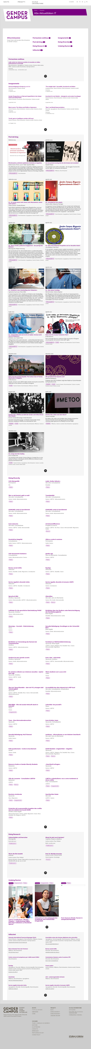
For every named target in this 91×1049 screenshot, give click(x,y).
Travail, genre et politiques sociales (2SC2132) (21, 118)
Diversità (48, 109)
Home (35, 10)
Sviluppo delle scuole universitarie (76, 1012)
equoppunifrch (13, 972)
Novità (6, 2)
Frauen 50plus (49, 965)
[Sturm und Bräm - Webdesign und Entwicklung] (76, 1036)
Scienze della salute (38, 65)
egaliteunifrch (50, 988)
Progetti (21, 2)
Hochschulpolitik (57, 939)
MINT (10, 66)
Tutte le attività (37, 1009)
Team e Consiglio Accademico (41, 1023)
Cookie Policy (36, 1034)
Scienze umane (28, 65)
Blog (52, 1009)
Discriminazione (13, 65)
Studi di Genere (58, 88)
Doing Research (39, 46)
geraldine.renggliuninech (52, 952)
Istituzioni (36, 50)
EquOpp (11, 965)
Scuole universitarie (37, 2)
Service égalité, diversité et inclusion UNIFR (58, 985)
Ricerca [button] (48, 531)
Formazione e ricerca (75, 1015)
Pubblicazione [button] (12, 843)
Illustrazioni (36, 1027)
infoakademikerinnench (52, 944)
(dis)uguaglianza (13, 173)
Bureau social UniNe (51, 949)
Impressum (35, 1030)
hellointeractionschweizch (16, 980)
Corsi (33, 1013)
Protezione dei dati (38, 1032)
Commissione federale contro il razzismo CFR (58, 957)
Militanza (57, 170)
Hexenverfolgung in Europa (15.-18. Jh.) (19, 86)
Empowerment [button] (18, 883)
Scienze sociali (15, 66)
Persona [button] (48, 859)
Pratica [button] (10, 487)
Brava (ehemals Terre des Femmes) (18, 949)
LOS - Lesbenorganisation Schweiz (55, 977)
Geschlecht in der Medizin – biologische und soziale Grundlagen (63, 96)
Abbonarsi (35, 1011)
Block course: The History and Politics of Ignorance (23, 107)
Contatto (35, 1029)
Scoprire (42, 10)
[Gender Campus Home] (17, 15)
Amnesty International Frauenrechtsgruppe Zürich (22, 937)
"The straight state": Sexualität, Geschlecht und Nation (60, 86)
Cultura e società (76, 384)
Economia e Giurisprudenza (27, 66)
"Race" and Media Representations (55, 107)
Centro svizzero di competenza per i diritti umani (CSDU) (24, 957)
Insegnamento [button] (12, 712)
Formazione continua (40, 38)
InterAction (12, 977)
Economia (19, 99)
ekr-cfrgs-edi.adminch (52, 960)
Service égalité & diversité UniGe (18, 985)
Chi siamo (71, 1)
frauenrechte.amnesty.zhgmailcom (18, 942)
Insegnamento (63, 38)
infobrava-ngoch (13, 952)
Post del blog (37, 42)
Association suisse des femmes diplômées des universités (61, 937)
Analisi (57, 342)
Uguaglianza (20, 65)
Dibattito (48, 384)
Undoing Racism (64, 46)
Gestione (35, 1025)
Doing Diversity (63, 42)
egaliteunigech (13, 988)
